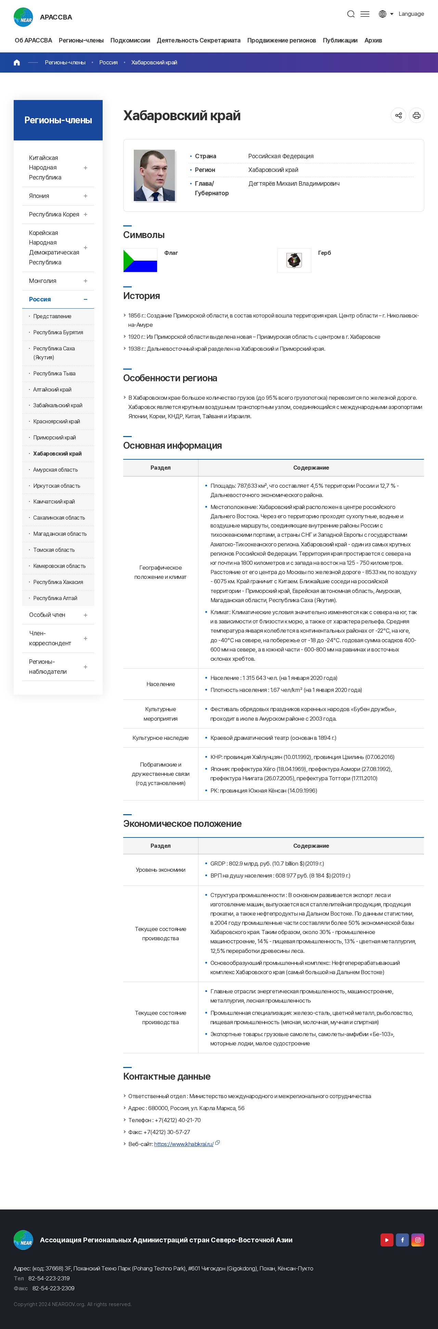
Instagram (417, 1239)
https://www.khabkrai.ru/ (184, 1144)
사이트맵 (365, 13)
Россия (108, 62)
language (411, 13)
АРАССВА (56, 17)
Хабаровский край (154, 62)
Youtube (387, 1239)
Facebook (402, 1239)
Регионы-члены (65, 62)
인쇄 (416, 115)
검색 (351, 13)
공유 (398, 115)
